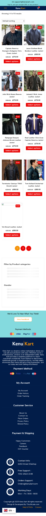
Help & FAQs (28, 507)
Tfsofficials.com (32, 504)
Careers (38, 507)
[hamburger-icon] (5, 8)
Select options (11, 61)
